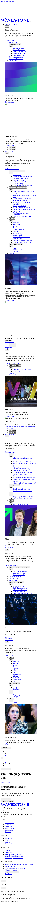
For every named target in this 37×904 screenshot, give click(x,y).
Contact (7, 851)
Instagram (14, 854)
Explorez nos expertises (12, 169)
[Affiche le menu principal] (30, 21)
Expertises (8, 824)
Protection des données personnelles (16, 868)
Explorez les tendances (12, 363)
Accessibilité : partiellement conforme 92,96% (19, 864)
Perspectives (8, 348)
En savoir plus (9, 40)
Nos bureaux (9, 640)
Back (7, 26)
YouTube (14, 858)
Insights (7, 842)
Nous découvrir (9, 823)
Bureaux (8, 832)
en (5, 751)
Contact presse (9, 852)
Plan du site (8, 874)
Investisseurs (9, 548)
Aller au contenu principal (9, 1)
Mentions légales (10, 866)
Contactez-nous (9, 655)
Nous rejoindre (9, 434)
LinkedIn (14, 856)
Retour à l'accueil (6, 782)
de (5, 755)
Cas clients (8, 840)
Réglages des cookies (12, 872)
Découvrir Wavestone (11, 24)
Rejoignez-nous (10, 452)
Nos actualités (9, 838)
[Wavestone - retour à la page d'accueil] (15, 21)
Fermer (4, 881)
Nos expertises (9, 151)
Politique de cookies (11, 870)
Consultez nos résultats (12, 565)
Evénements (8, 844)
